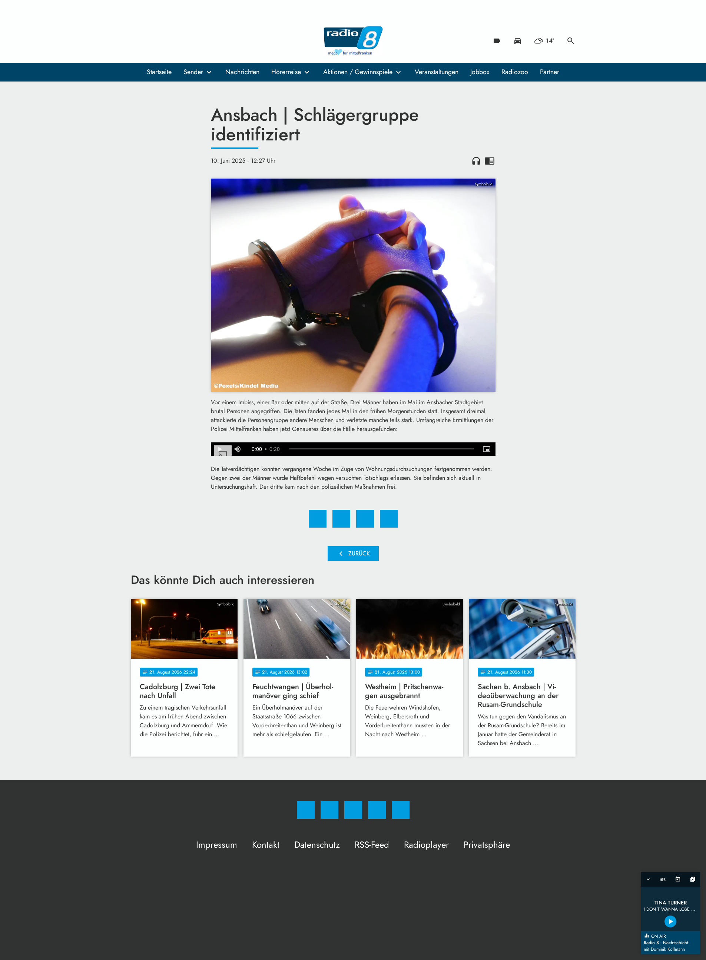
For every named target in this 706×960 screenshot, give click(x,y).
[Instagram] (153, 40)
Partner (549, 72)
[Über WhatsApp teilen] (365, 519)
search (570, 40)
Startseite (159, 72)
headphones (476, 161)
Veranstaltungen (436, 72)
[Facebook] (138, 40)
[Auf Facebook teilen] (318, 519)
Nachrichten (242, 72)
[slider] (381, 449)
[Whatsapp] (167, 40)
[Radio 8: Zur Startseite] (353, 41)
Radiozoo (514, 72)
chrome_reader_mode (489, 161)
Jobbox (480, 72)
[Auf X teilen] (341, 519)
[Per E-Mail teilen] (389, 519)
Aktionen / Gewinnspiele (357, 72)
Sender (193, 72)
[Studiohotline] (182, 40)
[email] (197, 40)
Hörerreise (286, 72)
